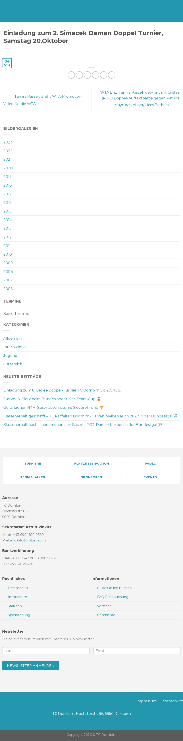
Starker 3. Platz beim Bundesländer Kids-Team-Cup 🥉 (52, 399)
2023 (7, 142)
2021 (7, 159)
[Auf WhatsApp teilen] (71, 75)
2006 (7, 289)
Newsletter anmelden (31, 665)
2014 (7, 220)
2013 (7, 228)
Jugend (10, 356)
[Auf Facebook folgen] (3, 702)
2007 (8, 280)
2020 (8, 168)
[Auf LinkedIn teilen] (111, 75)
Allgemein (12, 338)
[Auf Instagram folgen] (10, 702)
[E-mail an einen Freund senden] (95, 75)
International (15, 347)
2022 (7, 151)
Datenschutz (171, 701)
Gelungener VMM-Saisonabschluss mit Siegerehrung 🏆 (53, 407)
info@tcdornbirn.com (28, 540)
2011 (7, 246)
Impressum (146, 701)
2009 (8, 263)
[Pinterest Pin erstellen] (103, 75)
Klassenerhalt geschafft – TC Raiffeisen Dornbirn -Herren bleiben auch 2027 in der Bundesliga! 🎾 (90, 416)
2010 (7, 254)
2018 (7, 185)
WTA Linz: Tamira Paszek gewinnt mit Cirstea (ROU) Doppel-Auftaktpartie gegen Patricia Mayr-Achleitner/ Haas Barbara (140, 98)
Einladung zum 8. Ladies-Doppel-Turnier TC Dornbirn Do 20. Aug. (62, 390)
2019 (7, 177)
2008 (8, 271)
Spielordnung (19, 615)
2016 (7, 202)
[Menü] (6, 11)
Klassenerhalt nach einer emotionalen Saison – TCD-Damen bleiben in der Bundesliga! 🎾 (82, 425)
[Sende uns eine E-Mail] (17, 702)
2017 (7, 194)
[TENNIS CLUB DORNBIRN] (91, 11)
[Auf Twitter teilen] (87, 75)
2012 (7, 237)
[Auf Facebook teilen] (79, 75)
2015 (7, 211)
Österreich (12, 364)
